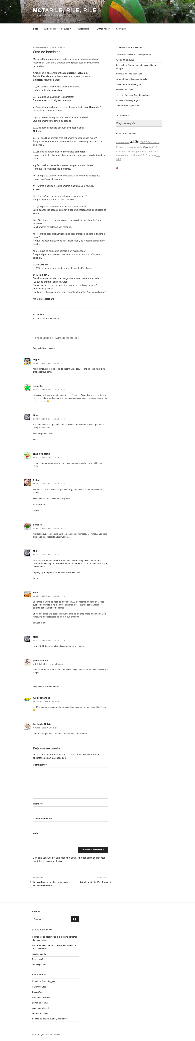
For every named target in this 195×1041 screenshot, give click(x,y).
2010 (118, 147)
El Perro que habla (50, 686)
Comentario (40, 764)
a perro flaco (140, 151)
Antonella (120, 73)
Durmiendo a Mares (41, 997)
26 (142, 155)
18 (156, 147)
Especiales (83, 28)
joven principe (40, 660)
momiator (38, 386)
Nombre (38, 803)
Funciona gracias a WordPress (46, 1034)
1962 (118, 158)
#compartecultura (130, 147)
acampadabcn (123, 155)
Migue (36, 359)
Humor (40, 314)
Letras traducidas (40, 1013)
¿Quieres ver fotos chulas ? (57, 28)
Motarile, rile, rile (65, 10)
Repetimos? (37, 959)
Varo (35, 592)
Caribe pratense (144, 54)
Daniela (119, 84)
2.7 (147, 142)
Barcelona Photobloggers (43, 981)
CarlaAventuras (39, 986)
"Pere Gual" (154, 151)
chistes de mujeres (48, 318)
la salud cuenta (39, 953)
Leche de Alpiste (42, 724)
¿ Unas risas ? (103, 28)
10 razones (150, 155)
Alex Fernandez (41, 697)
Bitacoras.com (48, 348)
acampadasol (122, 142)
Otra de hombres (141, 95)
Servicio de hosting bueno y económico (50, 1018)
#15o (158, 155)
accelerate (121, 151)
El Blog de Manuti (40, 1002)
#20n (134, 141)
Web (35, 833)
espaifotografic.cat (40, 1007)
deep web (120, 65)
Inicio (35, 28)
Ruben (36, 480)
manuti (119, 100)
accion (130, 151)
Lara (118, 78)
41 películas (128, 59)
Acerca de (121, 28)
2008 (142, 142)
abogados (154, 142)
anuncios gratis (41, 453)
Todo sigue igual (134, 73)
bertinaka (120, 89)
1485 (151, 147)
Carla (118, 105)
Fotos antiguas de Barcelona (136, 78)
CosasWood (37, 992)
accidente (136, 155)
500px (144, 147)
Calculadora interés (124, 54)
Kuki (117, 59)
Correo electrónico (44, 818)
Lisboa (130, 89)
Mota (62, 47)
